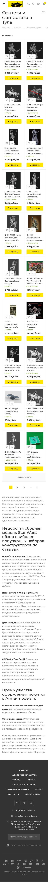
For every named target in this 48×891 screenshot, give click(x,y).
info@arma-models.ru (26, 816)
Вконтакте (17, 803)
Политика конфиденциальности (26, 845)
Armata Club (32, 794)
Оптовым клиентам (17, 789)
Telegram (24, 803)
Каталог (24, 770)
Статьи (32, 780)
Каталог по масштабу (24, 775)
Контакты (13, 794)
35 (37, 487)
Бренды (16, 780)
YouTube (31, 803)
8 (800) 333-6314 (24, 811)
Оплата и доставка (24, 784)
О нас (38, 789)
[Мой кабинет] (38, 4)
